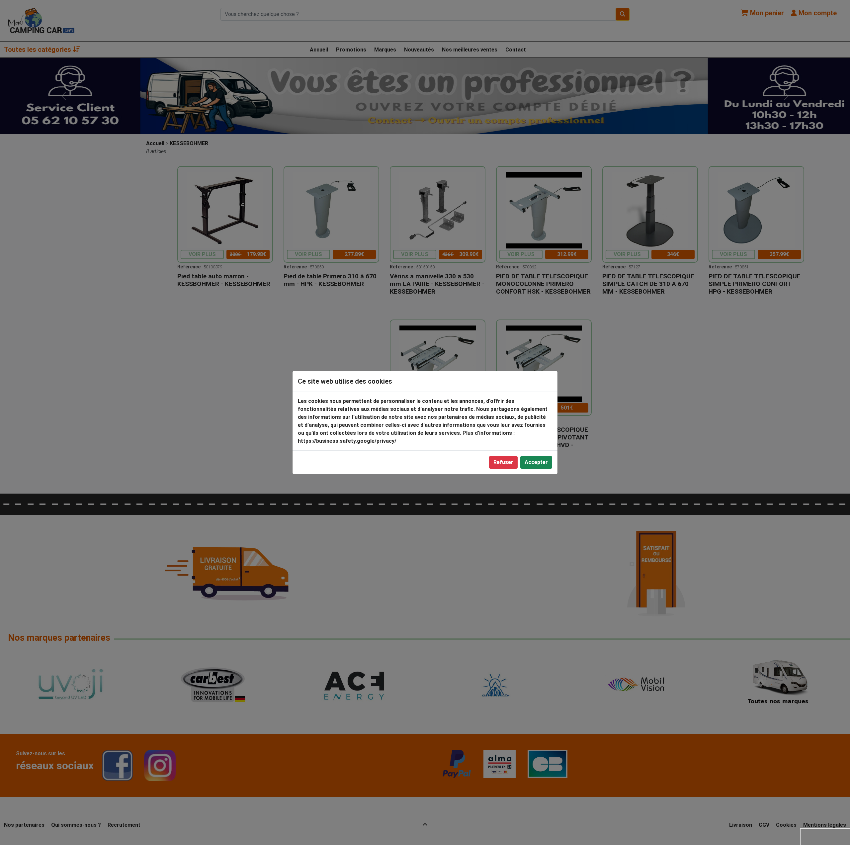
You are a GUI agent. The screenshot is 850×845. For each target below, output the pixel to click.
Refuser (503, 462)
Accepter (536, 462)
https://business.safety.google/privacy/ (347, 441)
